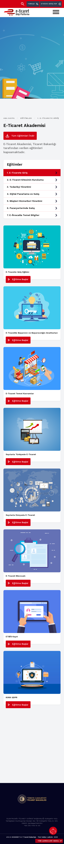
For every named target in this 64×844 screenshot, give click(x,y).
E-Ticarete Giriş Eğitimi (17, 272)
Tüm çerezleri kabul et (50, 841)
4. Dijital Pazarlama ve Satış (23, 194)
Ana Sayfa (9, 118)
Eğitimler (26, 118)
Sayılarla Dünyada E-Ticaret (20, 515)
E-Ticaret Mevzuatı (15, 576)
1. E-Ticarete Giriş (48, 118)
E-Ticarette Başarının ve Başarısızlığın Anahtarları (32, 333)
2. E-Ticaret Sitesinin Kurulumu (25, 179)
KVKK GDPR (11, 697)
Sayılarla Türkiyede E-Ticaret (21, 454)
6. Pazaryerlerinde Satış (21, 208)
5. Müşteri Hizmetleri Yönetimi (24, 201)
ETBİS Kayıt (12, 636)
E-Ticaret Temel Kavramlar (20, 393)
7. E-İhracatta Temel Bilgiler (23, 215)
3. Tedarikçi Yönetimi (19, 187)
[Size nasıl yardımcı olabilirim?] (53, 831)
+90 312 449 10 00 (32, 825)
